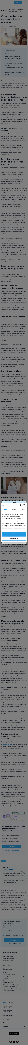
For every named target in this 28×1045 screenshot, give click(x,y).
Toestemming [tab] (5, 509)
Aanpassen (13, 538)
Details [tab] (14, 509)
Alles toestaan (14, 533)
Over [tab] (23, 509)
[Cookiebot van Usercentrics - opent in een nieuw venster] (20, 505)
